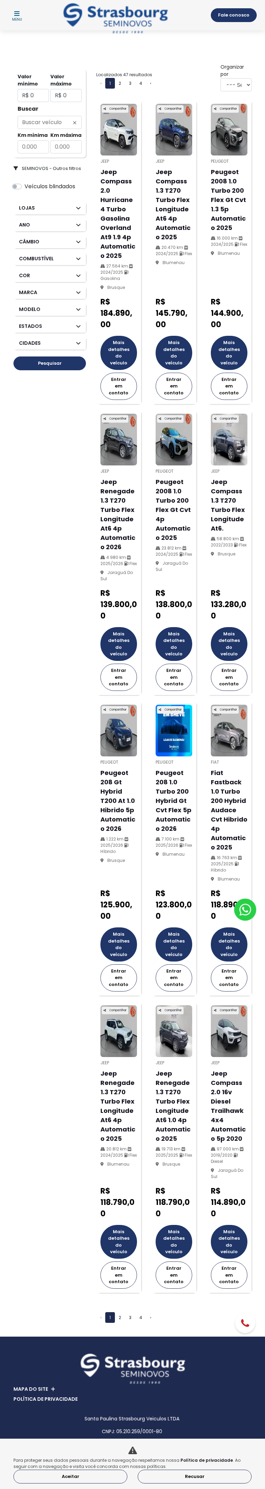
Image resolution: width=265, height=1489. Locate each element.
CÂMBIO (29, 241)
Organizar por (232, 70)
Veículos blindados (49, 186)
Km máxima (65, 135)
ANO (24, 224)
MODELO (29, 309)
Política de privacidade (45, 1399)
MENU (17, 19)
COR (24, 275)
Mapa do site (30, 1389)
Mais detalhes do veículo (118, 352)
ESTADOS (30, 326)
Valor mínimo (28, 80)
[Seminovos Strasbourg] (115, 18)
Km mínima (33, 135)
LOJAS (27, 207)
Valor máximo (61, 80)
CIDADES (30, 343)
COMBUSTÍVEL (36, 258)
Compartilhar (118, 109)
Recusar (195, 1476)
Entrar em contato (118, 386)
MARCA (28, 292)
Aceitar (70, 1476)
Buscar (28, 109)
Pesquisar (50, 363)
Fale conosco (233, 15)
